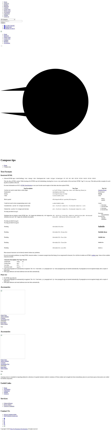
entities (93, 255)
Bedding (6, 5)
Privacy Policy (7, 404)
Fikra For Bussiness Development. (19, 429)
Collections (7, 13)
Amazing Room (102, 190)
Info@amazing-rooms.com (11, 416)
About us (6, 393)
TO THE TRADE (10, 25)
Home (5, 2)
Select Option (4, 324)
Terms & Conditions (9, 406)
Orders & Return (8, 403)
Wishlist (6, 15)
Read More (3, 322)
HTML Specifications (26, 185)
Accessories (7, 12)
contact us (6, 16)
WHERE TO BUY (10, 28)
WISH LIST (8, 27)
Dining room (7, 10)
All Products (7, 389)
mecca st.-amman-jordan (10, 414)
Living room (7, 9)
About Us (6, 3)
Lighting (6, 8)
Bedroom (6, 6)
